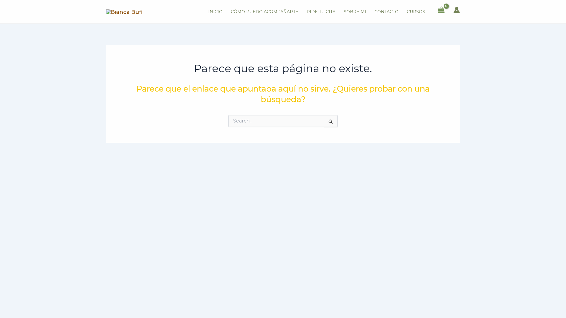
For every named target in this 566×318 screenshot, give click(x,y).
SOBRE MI (355, 11)
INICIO (215, 11)
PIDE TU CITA (321, 11)
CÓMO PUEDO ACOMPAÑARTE (264, 11)
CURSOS (416, 11)
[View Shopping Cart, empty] (441, 10)
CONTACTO (386, 11)
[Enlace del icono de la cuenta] (456, 10)
